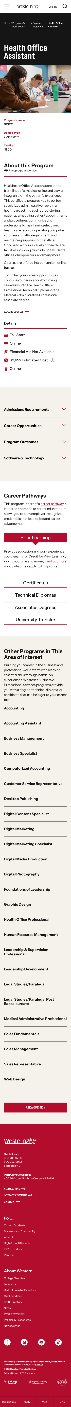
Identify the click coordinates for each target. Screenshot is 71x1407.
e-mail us (39, 1364)
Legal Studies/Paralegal (25, 984)
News (7, 1308)
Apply (27, 1401)
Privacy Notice (11, 1373)
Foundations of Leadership (27, 889)
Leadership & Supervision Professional (26, 951)
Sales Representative (22, 1064)
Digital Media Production (25, 859)
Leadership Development (26, 969)
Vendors (9, 1255)
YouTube (41, 1342)
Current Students (14, 1225)
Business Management (24, 738)
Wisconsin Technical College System (62, 1382)
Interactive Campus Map (18, 1195)
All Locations (12, 1189)
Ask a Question (35, 1108)
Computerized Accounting (27, 768)
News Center (12, 1325)
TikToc (58, 1342)
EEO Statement (27, 1373)
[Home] (28, 6)
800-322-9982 (13, 1161)
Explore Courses (13, 311)
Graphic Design (17, 904)
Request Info (9, 1401)
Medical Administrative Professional (35, 1019)
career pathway (52, 504)
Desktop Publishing (21, 798)
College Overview (14, 1278)
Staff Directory (13, 1302)
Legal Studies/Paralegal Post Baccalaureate (29, 1001)
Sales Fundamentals (21, 1034)
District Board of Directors (20, 1290)
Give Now (9, 1201)
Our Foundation (13, 1296)
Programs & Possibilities (18, 25)
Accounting (14, 708)
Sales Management (21, 1049)
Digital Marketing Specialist (28, 844)
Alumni (8, 1237)
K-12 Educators (13, 1249)
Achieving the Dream (11, 1382)
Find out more (55, 561)
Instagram (24, 1342)
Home (7, 23)
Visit (44, 1401)
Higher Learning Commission (38, 1382)
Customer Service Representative (33, 783)
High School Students (17, 1243)
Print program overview (20, 170)
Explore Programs (38, 25)
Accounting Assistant (22, 723)
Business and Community (19, 1231)
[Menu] (7, 6)
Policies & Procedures (17, 1319)
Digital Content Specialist (26, 814)
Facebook (7, 1342)
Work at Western (14, 1313)
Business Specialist (20, 753)
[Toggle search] (64, 6)
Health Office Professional (26, 919)
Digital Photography (21, 874)
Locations (10, 1284)
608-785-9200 (13, 1158)
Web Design (14, 1079)
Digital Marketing (19, 829)
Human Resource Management (31, 934)
